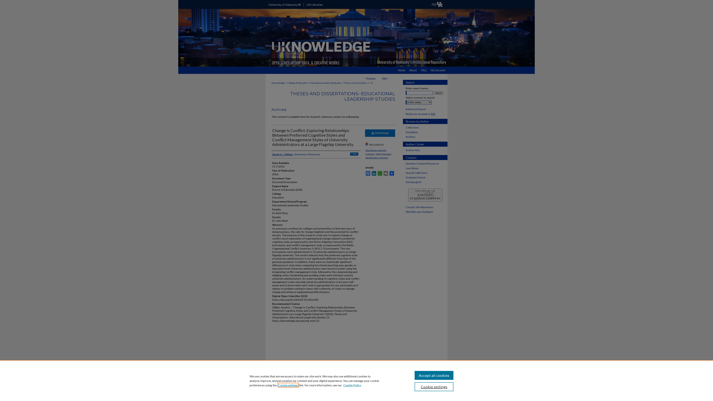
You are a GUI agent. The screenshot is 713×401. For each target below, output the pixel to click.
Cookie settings (288, 385)
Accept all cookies (434, 375)
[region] (356, 380)
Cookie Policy (352, 385)
